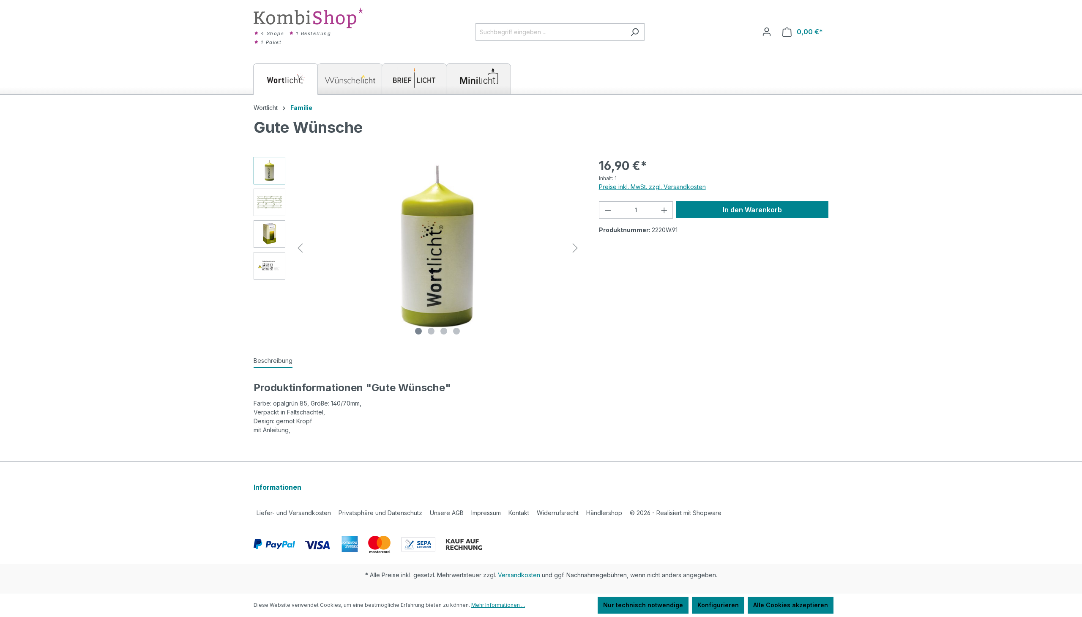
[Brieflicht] (414, 79)
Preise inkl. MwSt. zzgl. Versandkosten (652, 186)
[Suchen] (635, 32)
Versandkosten (519, 575)
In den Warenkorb (752, 210)
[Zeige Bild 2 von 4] (431, 331)
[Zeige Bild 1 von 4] (418, 331)
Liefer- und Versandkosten (294, 512)
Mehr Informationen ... (498, 605)
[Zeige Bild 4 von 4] (456, 331)
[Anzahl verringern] (608, 210)
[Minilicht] (478, 79)
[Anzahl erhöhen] (664, 210)
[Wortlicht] (285, 79)
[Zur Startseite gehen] (308, 18)
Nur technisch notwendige (643, 605)
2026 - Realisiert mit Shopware (675, 512)
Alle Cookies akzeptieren (790, 605)
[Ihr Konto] (767, 31)
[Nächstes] (575, 248)
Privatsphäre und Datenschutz (380, 512)
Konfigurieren (718, 605)
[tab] (273, 361)
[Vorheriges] (300, 248)
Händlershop (604, 512)
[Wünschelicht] (350, 79)
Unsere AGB (447, 512)
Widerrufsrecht (558, 512)
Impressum (486, 512)
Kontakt (518, 512)
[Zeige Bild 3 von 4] (443, 331)
